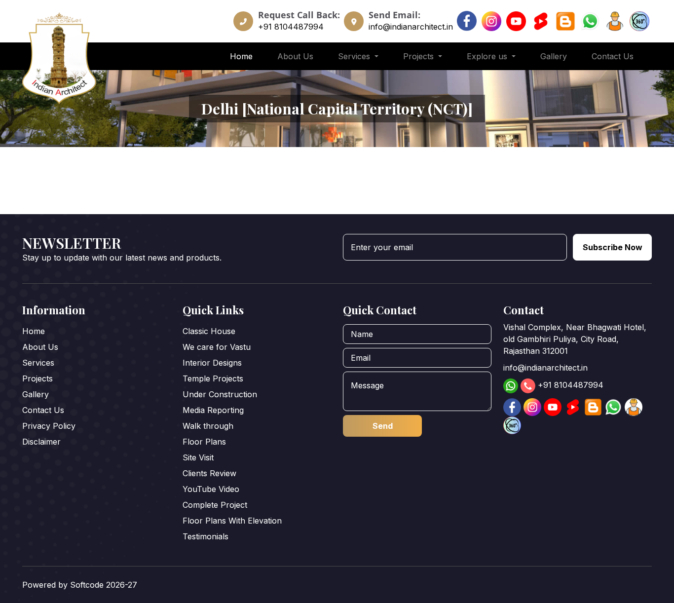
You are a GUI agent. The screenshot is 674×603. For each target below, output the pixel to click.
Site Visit (198, 457)
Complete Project (215, 505)
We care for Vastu (217, 347)
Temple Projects (213, 378)
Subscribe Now (612, 247)
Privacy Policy (48, 426)
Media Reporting (213, 410)
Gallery (553, 56)
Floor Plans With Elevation (232, 521)
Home (241, 56)
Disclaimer (41, 442)
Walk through (208, 426)
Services (38, 363)
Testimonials (205, 536)
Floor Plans (204, 442)
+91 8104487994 (291, 27)
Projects (37, 378)
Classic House (209, 331)
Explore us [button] (488, 56)
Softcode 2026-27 (103, 585)
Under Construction (220, 394)
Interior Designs (212, 363)
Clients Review (209, 473)
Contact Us (613, 56)
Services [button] (355, 56)
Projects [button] (419, 56)
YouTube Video (211, 489)
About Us (295, 56)
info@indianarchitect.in (411, 27)
